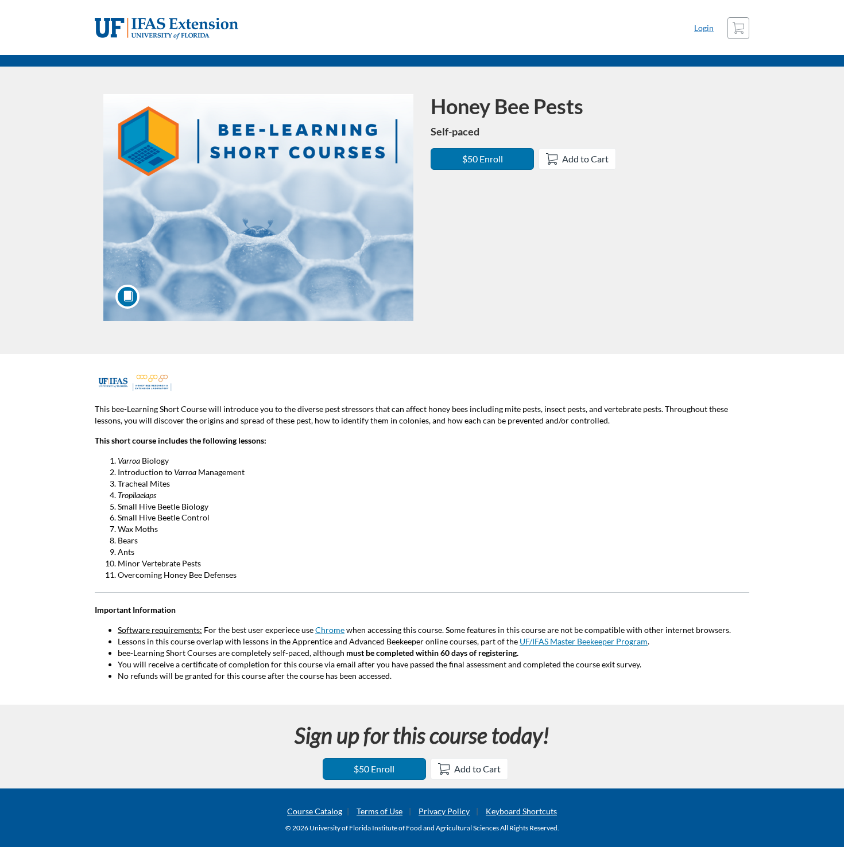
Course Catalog (314, 811)
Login (704, 28)
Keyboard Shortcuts (521, 811)
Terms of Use (379, 811)
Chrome (329, 630)
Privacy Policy (444, 811)
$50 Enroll (482, 158)
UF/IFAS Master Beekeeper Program (584, 641)
